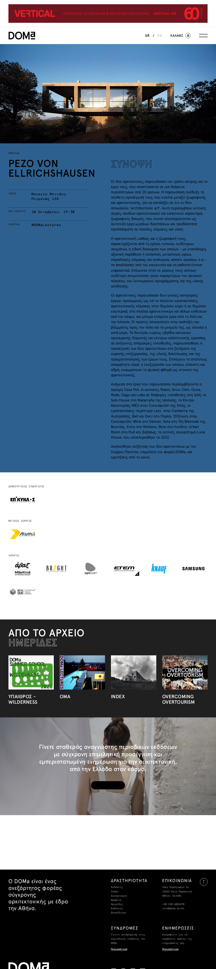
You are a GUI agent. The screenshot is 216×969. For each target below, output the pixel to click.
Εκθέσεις (117, 908)
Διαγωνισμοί (119, 896)
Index (114, 891)
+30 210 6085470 (173, 904)
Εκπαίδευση (118, 913)
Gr (147, 35)
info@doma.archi (173, 908)
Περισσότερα (119, 949)
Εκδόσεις (117, 887)
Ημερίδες (117, 904)
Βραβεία (116, 900)
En (159, 35)
